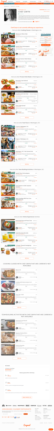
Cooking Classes (10, 1)
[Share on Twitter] (37, 21)
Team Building (25, 1)
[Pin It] (38, 21)
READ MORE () (27, 397)
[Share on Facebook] (35, 21)
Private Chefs (18, 1)
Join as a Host (45, 411)
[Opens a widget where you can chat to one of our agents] (50, 429)
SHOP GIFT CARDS (46, 44)
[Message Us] (45, 1)
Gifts (40, 1)
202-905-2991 (48, 1)
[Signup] (33, 21)
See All (27, 71)
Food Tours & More (33, 1)
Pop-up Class (12, 198)
